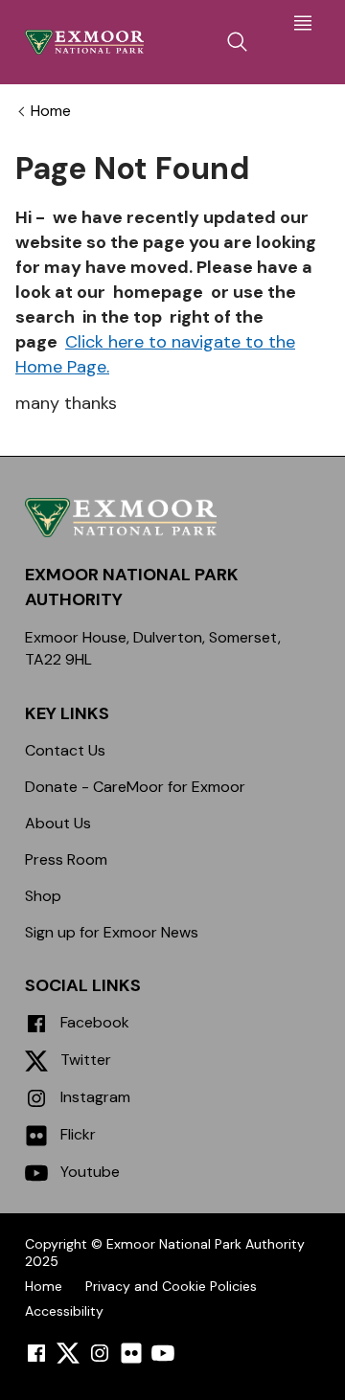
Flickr (76, 1134)
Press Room (66, 859)
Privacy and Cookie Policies (171, 1286)
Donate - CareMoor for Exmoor (135, 787)
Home (51, 111)
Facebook (93, 1022)
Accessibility (64, 1311)
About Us (58, 823)
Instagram (93, 1097)
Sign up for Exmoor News (111, 932)
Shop (43, 896)
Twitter (84, 1060)
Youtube (88, 1172)
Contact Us (65, 750)
